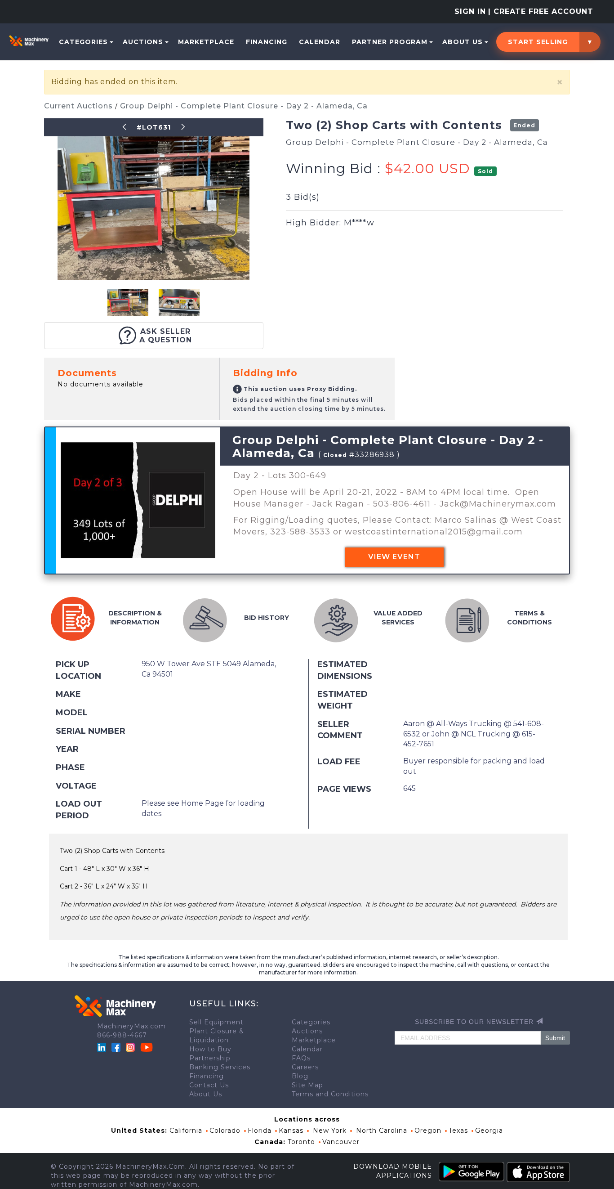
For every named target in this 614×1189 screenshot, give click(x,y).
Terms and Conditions (330, 1094)
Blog (300, 1076)
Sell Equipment (216, 1022)
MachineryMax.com (131, 1026)
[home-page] (29, 40)
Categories (83, 42)
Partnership (210, 1058)
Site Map (307, 1085)
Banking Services (219, 1067)
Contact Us (209, 1085)
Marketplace (206, 42)
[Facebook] (115, 1046)
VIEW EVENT (394, 556)
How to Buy (210, 1049)
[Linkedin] (102, 1046)
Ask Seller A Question (165, 335)
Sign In (470, 11)
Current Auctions (79, 106)
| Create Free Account (540, 11)
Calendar (319, 42)
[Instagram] (131, 1046)
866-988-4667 (122, 1035)
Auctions (143, 42)
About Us (462, 42)
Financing (266, 42)
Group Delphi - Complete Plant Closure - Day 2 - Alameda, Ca (244, 106)
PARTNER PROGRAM (389, 42)
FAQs (301, 1058)
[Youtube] (146, 1046)
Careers (305, 1067)
